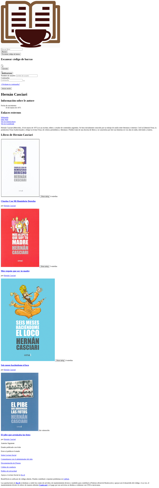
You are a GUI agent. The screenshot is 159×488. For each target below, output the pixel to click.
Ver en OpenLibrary (8, 122)
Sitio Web (4, 120)
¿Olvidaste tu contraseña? (10, 84)
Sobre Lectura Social (8, 455)
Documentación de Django (11, 463)
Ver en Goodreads (7, 124)
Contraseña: (5, 78)
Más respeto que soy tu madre (15, 271)
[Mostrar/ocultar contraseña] (24, 80)
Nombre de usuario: (8, 76)
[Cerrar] (2, 64)
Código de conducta (8, 467)
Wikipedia (4, 117)
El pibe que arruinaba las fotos (15, 435)
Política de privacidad (9, 471)
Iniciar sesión (6, 88)
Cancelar (5, 69)
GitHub (66, 479)
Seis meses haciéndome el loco (15, 365)
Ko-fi (23, 475)
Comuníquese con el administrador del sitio (17, 459)
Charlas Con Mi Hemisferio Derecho (18, 201)
